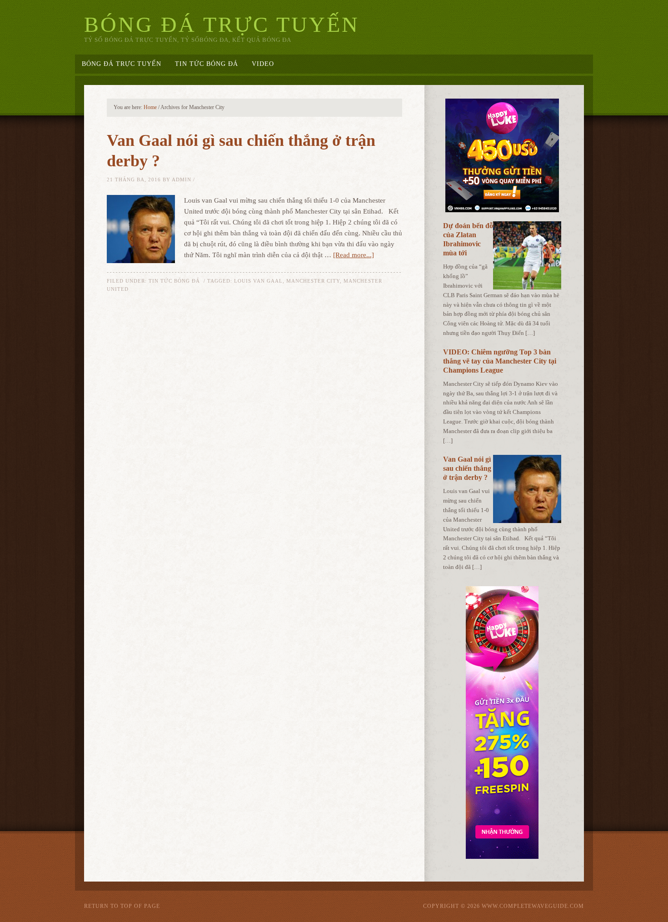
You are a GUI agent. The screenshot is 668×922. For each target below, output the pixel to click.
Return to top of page (122, 906)
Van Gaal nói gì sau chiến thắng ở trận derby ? (467, 468)
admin (181, 179)
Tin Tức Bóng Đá (206, 63)
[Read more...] (353, 255)
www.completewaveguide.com (533, 906)
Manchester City (313, 281)
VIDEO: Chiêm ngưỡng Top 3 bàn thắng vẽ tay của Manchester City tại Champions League (499, 361)
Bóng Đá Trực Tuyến (221, 24)
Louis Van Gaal (258, 281)
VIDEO (263, 63)
